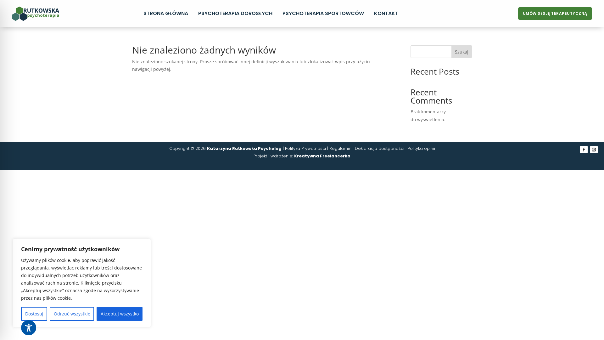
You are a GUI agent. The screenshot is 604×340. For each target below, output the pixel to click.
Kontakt (386, 13)
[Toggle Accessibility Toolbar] (28, 328)
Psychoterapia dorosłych (235, 13)
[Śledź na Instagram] (594, 149)
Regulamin (340, 148)
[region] (82, 283)
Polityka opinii (421, 148)
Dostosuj (34, 314)
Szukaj (461, 52)
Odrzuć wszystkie (72, 314)
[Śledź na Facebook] (584, 149)
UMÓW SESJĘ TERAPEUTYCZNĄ (555, 13)
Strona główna (165, 13)
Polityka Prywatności (305, 148)
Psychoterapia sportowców (323, 13)
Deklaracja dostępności (379, 148)
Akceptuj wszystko (120, 314)
